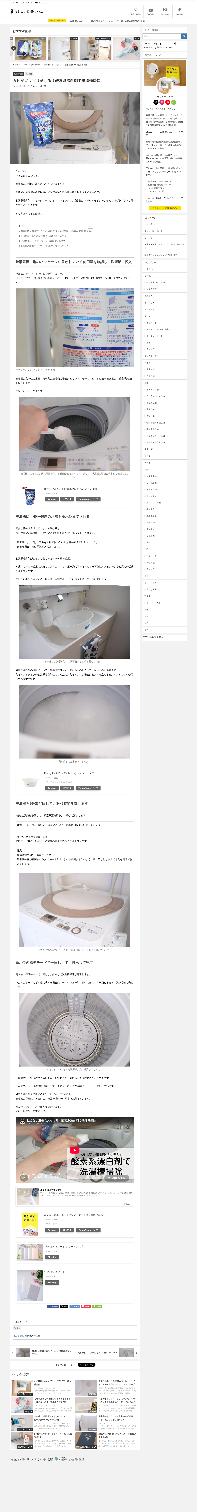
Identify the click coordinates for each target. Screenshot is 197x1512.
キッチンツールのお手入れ (159, 329)
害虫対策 (149, 449)
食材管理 (151, 349)
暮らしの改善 (151, 583)
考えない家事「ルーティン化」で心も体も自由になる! (74, 1215)
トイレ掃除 (152, 496)
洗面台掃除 (152, 523)
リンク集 (149, 238)
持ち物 (148, 463)
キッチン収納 (153, 390)
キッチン (149, 316)
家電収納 (151, 409)
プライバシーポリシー (155, 231)
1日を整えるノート (54, 1272)
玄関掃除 (151, 529)
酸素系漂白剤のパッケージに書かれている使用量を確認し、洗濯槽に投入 (56, 231)
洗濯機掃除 (18, 74)
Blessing (52, 1257)
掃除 (30, 74)
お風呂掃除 (152, 476)
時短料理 (151, 563)
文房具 (148, 543)
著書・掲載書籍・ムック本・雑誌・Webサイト (165, 246)
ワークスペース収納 (156, 396)
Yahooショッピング (88, 499)
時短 (147, 576)
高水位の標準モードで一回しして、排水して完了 (44, 246)
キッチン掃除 (153, 489)
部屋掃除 (151, 536)
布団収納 (151, 416)
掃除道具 (151, 509)
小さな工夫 (152, 589)
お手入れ (149, 269)
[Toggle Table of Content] (89, 226)
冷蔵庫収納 (152, 403)
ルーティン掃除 (154, 503)
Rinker (56, 493)
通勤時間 (151, 376)
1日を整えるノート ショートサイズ (63, 1246)
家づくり (149, 456)
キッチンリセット (155, 336)
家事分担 (151, 369)
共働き (148, 363)
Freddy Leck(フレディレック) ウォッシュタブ (69, 773)
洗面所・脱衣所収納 (156, 442)
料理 (147, 549)
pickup (17, 1460)
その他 (148, 276)
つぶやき (149, 296)
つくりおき (152, 556)
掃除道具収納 (153, 429)
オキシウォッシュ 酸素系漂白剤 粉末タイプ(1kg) (70, 488)
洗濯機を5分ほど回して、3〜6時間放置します (43, 241)
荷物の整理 (152, 289)
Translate (167, 47)
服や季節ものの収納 (156, 436)
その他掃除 (152, 483)
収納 (147, 383)
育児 (147, 623)
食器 (149, 343)
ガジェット (150, 309)
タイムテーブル (152, 356)
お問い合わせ (151, 224)
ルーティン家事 (154, 603)
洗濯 (147, 610)
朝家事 (148, 596)
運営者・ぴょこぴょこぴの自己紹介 (161, 255)
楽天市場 (67, 499)
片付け (148, 616)
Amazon (52, 499)
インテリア (150, 303)
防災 (147, 630)
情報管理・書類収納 (156, 423)
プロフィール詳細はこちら (164, 208)
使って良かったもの (156, 282)
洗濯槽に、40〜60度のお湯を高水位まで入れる (43, 236)
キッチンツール (154, 323)
